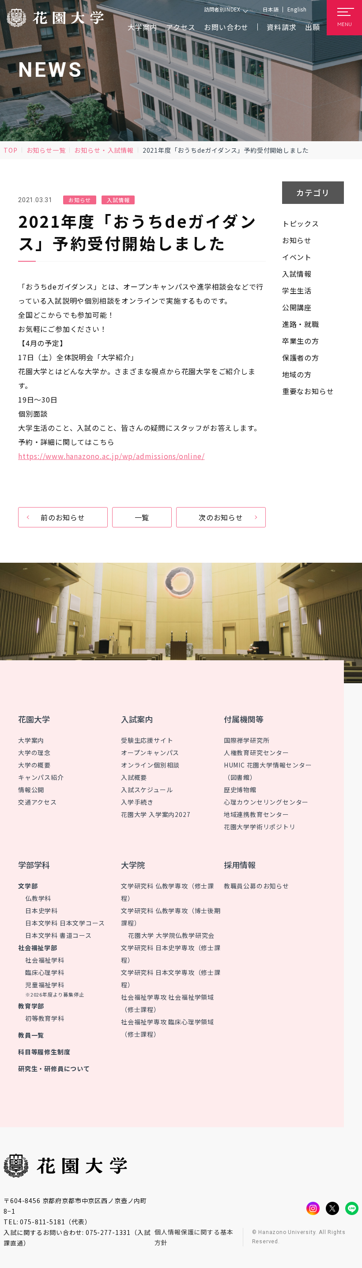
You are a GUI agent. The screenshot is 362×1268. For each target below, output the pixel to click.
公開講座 (297, 307)
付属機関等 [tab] (244, 719)
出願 (312, 27)
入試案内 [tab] (137, 719)
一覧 (142, 517)
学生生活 (297, 290)
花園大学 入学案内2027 (155, 814)
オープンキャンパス (150, 752)
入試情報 (121, 150)
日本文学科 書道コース (58, 935)
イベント (297, 257)
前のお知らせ (63, 517)
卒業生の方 (300, 340)
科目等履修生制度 (44, 1051)
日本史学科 (41, 910)
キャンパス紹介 (41, 777)
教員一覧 (31, 1035)
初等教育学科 (44, 1018)
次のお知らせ (221, 517)
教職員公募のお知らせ (256, 885)
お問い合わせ (226, 27)
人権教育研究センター (256, 752)
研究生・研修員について (54, 1068)
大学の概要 (34, 764)
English (297, 9)
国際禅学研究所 (247, 740)
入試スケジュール (147, 789)
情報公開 (31, 789)
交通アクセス (37, 802)
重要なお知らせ (308, 391)
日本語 (270, 9)
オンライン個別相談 (150, 764)
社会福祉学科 (44, 960)
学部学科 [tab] (34, 864)
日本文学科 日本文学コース (65, 922)
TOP (10, 150)
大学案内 (31, 740)
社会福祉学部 (37, 947)
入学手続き (137, 802)
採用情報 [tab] (240, 864)
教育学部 (31, 1005)
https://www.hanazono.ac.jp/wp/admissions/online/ (111, 456)
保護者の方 (300, 357)
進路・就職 (300, 324)
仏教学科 (38, 898)
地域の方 (297, 374)
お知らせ (87, 150)
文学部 (28, 885)
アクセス (180, 27)
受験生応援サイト (147, 740)
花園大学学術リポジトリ (260, 826)
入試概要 (134, 777)
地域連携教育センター (256, 814)
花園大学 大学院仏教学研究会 (171, 935)
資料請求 (281, 27)
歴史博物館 (240, 789)
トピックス (300, 223)
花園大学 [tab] (34, 719)
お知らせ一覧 (46, 150)
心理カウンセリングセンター (266, 802)
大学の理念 (34, 752)
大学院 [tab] (133, 864)
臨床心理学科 (44, 972)
